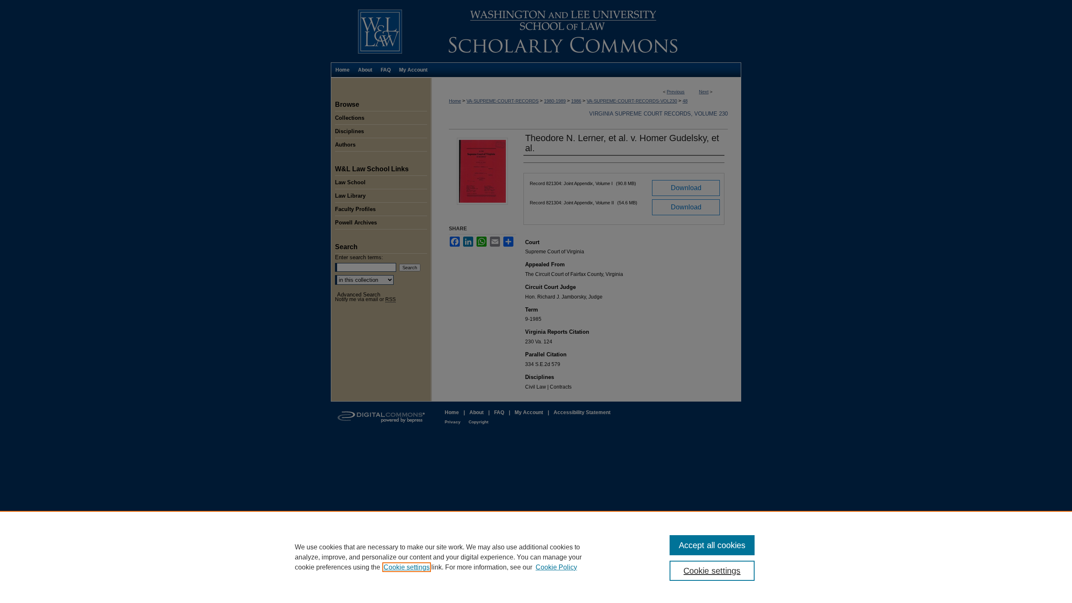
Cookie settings (407, 567)
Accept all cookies (712, 545)
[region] (536, 557)
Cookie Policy (556, 567)
